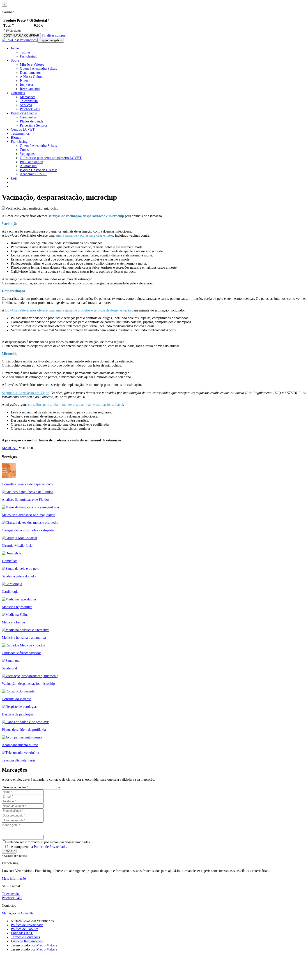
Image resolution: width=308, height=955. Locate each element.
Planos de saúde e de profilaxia (24, 729)
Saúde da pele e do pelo (19, 576)
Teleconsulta (29, 101)
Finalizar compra (54, 35)
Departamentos (30, 72)
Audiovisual (28, 166)
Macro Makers (46, 945)
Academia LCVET (33, 174)
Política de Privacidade (50, 847)
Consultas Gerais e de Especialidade (27, 484)
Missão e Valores (32, 64)
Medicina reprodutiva (17, 607)
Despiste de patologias (18, 714)
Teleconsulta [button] (11, 894)
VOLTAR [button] (26, 448)
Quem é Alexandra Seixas (38, 68)
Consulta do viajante (16, 699)
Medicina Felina (13, 622)
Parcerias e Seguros (34, 125)
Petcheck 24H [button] (12, 898)
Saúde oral (9, 668)
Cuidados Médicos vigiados (21, 653)
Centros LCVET (23, 129)
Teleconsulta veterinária (18, 760)
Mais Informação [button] (14, 878)
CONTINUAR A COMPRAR (21, 35)
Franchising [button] (19, 141)
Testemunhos (20, 133)
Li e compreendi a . (36, 847)
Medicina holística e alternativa (24, 637)
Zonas (24, 150)
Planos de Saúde (31, 121)
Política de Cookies (24, 929)
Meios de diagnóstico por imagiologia (28, 515)
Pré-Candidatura (31, 162)
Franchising (28, 56)
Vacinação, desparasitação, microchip (28, 683)
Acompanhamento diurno (20, 745)
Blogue (16, 137)
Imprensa (26, 85)
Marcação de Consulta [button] (18, 913)
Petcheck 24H (30, 109)
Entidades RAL (22, 933)
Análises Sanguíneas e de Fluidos (25, 499)
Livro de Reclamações (27, 941)
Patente (25, 81)
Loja (14, 178)
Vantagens (27, 154)
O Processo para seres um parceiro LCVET (51, 158)
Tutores (25, 52)
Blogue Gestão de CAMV (38, 170)
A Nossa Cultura (32, 76)
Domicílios (9, 561)
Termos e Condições (25, 937)
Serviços (26, 105)
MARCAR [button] (10, 448)
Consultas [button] (18, 93)
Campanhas (28, 117)
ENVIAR (9, 851)
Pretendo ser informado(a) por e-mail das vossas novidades (48, 842)
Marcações (27, 97)
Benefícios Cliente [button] (24, 113)
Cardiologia (10, 591)
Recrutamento (30, 89)
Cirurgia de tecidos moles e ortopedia (28, 530)
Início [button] (15, 48)
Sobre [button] (15, 60)
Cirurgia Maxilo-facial (17, 545)
